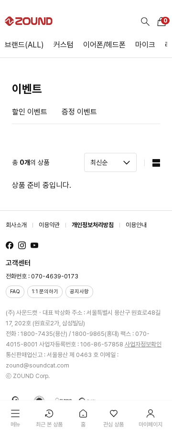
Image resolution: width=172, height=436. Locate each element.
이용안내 (136, 225)
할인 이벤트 (29, 111)
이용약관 (49, 225)
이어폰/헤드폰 (104, 44)
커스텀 (64, 44)
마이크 (145, 44)
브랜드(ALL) (24, 44)
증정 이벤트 (79, 111)
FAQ (15, 291)
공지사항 (79, 291)
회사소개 (16, 225)
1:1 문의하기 (45, 291)
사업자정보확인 (143, 344)
